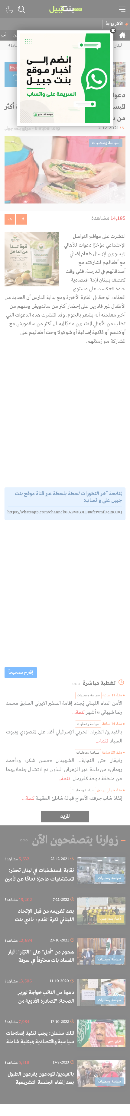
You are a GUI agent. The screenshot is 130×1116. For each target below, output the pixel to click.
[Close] (113, 30)
